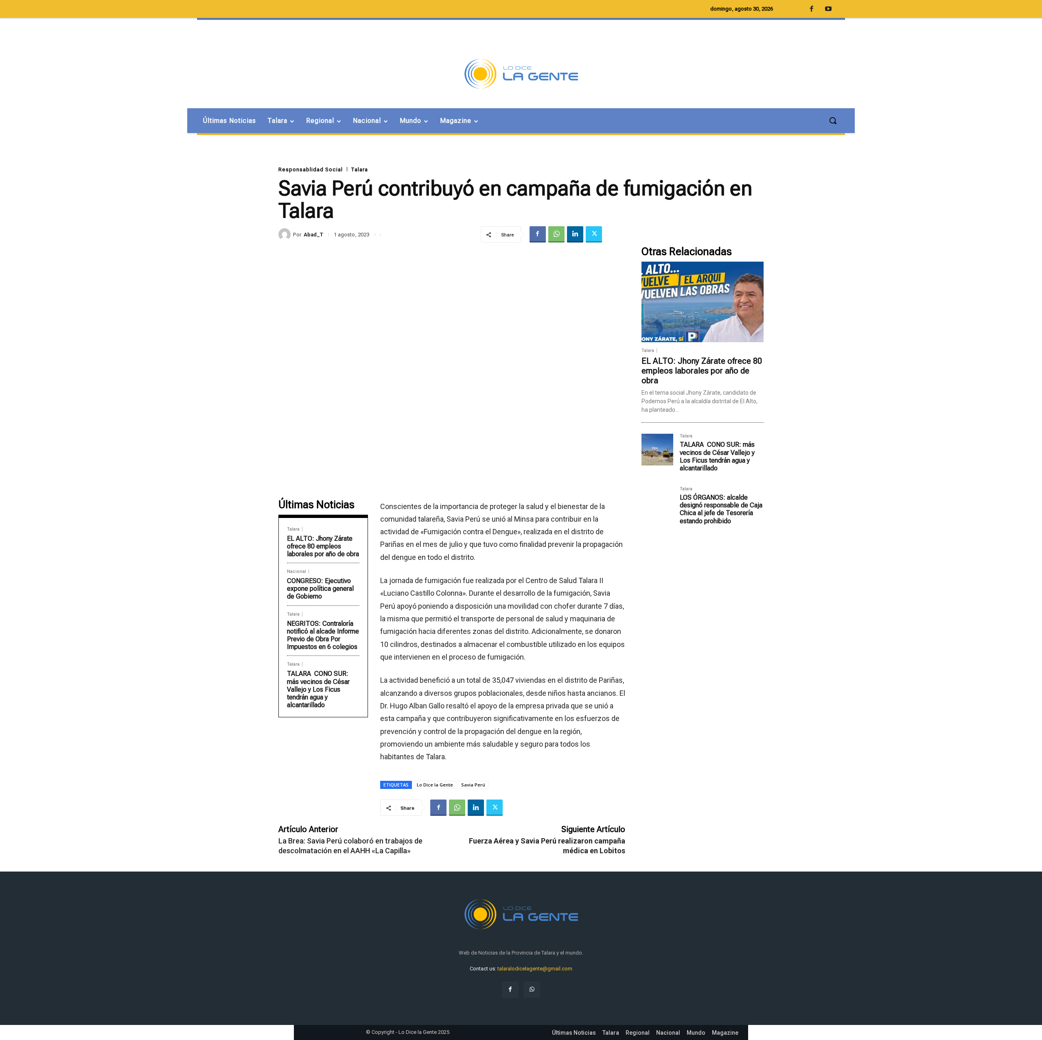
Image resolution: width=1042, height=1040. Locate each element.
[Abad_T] (285, 234)
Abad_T (313, 234)
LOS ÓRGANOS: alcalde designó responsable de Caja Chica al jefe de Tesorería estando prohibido (721, 509)
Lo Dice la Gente (435, 785)
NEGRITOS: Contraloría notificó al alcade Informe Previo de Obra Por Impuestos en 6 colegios (323, 635)
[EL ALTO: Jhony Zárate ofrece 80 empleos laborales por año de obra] (702, 302)
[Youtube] (828, 9)
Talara (359, 169)
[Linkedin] (575, 234)
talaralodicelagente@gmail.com (534, 969)
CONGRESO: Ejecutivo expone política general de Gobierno (320, 588)
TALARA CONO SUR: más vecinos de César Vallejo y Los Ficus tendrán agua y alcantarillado (318, 689)
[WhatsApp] (556, 234)
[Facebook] (538, 234)
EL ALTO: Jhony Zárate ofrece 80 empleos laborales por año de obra (323, 546)
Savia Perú (473, 785)
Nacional (296, 571)
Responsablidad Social (310, 169)
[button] (833, 120)
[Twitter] (594, 234)
